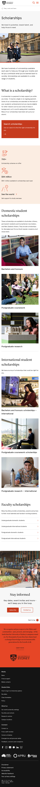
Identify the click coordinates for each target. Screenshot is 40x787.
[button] (34, 3)
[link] (8, 8)
